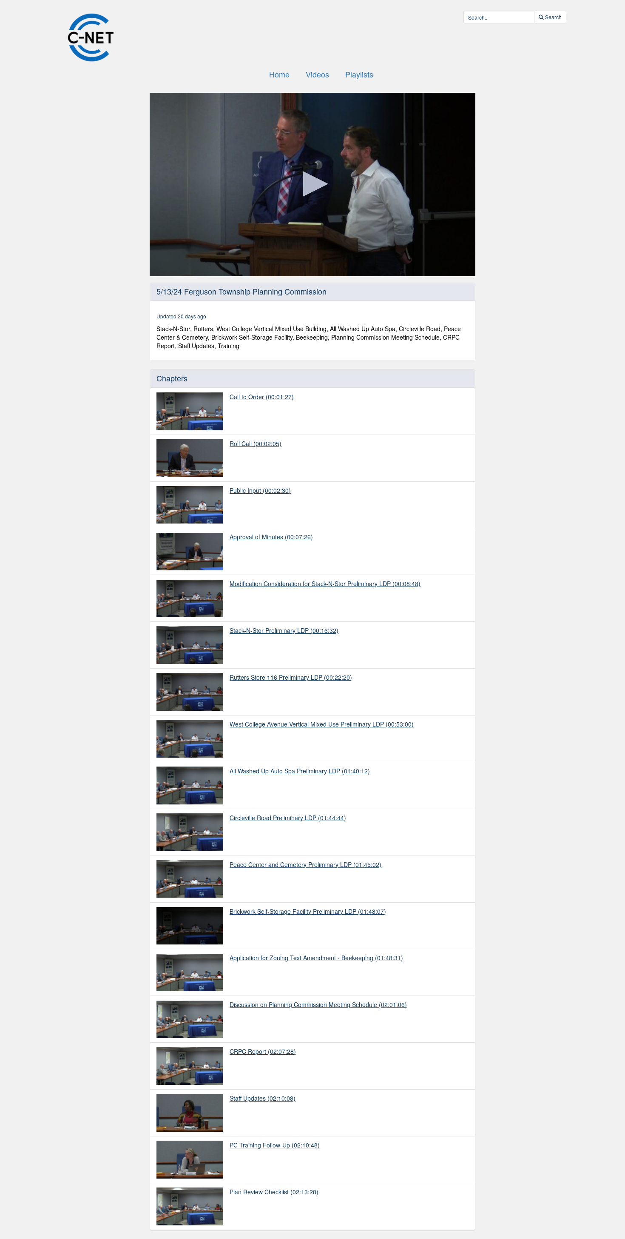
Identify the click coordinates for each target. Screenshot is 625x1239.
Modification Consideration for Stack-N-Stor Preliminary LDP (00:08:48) (325, 583)
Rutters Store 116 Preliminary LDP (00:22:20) (291, 677)
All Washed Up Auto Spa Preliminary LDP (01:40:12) (300, 771)
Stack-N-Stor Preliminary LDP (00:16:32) (284, 630)
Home (279, 74)
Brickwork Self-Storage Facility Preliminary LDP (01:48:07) (308, 911)
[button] (312, 184)
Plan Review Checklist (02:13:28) (274, 1191)
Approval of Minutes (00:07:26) (271, 536)
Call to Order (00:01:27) (262, 396)
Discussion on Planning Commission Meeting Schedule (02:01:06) (318, 1004)
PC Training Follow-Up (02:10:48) (275, 1145)
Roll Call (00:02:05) (255, 443)
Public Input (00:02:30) (260, 490)
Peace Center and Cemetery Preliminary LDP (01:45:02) (305, 864)
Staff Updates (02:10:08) (262, 1098)
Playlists (359, 74)
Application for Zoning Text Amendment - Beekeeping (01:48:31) (316, 957)
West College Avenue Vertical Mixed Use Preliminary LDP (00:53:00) (322, 724)
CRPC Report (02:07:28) (263, 1051)
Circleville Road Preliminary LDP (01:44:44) (288, 817)
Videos (317, 74)
